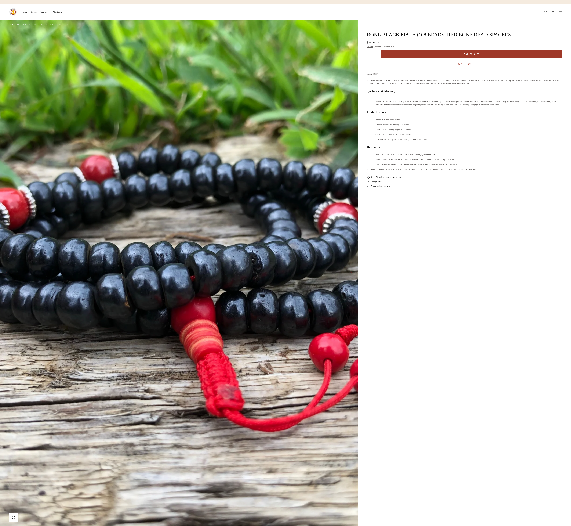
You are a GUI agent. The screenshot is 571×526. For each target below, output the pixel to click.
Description (372, 74)
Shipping (370, 47)
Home (11, 25)
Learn (34, 12)
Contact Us (58, 12)
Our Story (45, 12)
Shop (25, 12)
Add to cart (472, 54)
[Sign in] (553, 12)
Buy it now (465, 64)
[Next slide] (348, 273)
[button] (546, 12)
